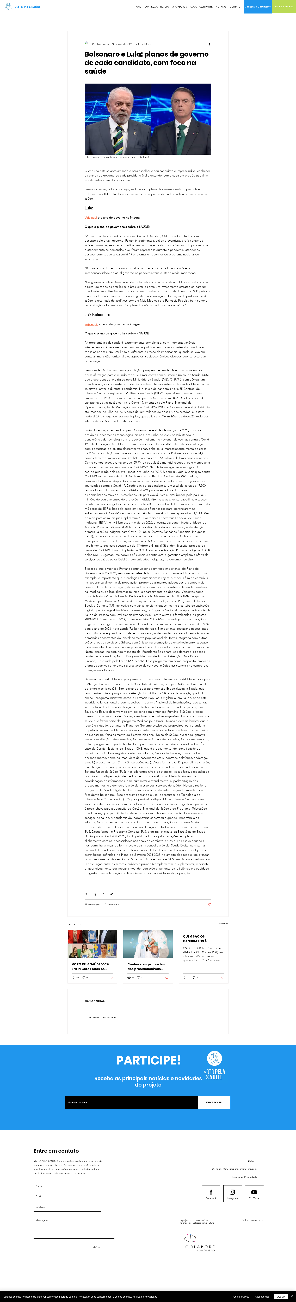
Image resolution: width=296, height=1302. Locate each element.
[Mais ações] (209, 44)
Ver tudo (224, 923)
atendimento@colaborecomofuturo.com (234, 1168)
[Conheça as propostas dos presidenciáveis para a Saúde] (148, 944)
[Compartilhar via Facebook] (86, 894)
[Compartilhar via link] (111, 894)
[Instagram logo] (232, 1192)
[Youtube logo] (254, 1192)
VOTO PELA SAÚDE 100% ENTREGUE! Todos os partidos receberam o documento (90, 966)
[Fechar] (292, 1296)
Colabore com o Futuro (203, 1223)
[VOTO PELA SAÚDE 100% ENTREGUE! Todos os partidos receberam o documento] (92, 944)
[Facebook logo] (211, 1192)
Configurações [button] (241, 1296)
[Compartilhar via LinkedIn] (103, 894)
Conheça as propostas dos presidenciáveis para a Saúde (146, 966)
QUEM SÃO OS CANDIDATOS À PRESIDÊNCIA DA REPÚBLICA (195, 938)
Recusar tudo (262, 1296)
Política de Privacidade (145, 1296)
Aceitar (281, 1296)
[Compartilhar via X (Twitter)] (94, 894)
